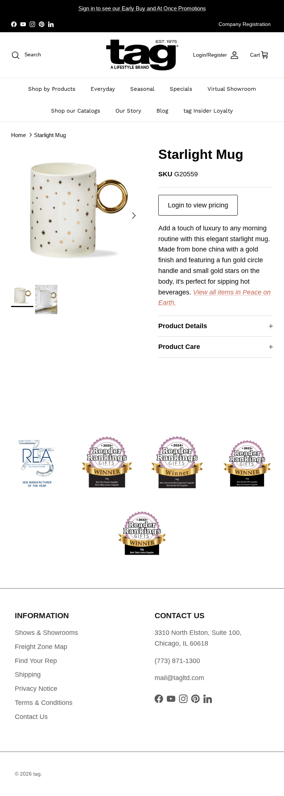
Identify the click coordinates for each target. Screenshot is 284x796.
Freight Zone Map (41, 646)
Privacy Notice (36, 688)
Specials (181, 89)
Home (18, 135)
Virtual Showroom (231, 89)
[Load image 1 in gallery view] (76, 211)
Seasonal (142, 89)
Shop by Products (51, 89)
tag (37, 774)
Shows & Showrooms (46, 632)
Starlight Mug (50, 135)
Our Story (128, 110)
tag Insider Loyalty (208, 110)
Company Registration (245, 24)
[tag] (142, 55)
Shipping (28, 674)
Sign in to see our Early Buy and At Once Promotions (142, 8)
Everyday (103, 89)
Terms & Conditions (43, 702)
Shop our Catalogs (75, 110)
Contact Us (31, 716)
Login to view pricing (198, 205)
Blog (162, 110)
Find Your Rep (36, 661)
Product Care (179, 346)
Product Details (182, 326)
